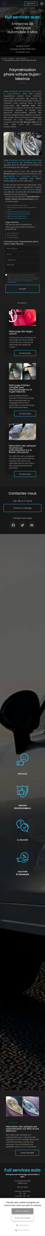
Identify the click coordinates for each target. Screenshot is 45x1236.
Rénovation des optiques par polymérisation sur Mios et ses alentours (22, 1128)
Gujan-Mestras (21, 58)
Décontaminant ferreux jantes (17, 216)
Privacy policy (23, 1230)
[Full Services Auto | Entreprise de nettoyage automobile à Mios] (4, 3)
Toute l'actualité (27, 1153)
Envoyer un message (22, 508)
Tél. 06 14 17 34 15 (22, 46)
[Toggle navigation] (42, 4)
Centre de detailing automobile (17, 205)
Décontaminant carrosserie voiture (18, 212)
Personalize (23, 1225)
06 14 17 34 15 (25, 501)
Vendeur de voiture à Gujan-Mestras (19, 189)
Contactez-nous (22, 52)
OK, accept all (23, 1211)
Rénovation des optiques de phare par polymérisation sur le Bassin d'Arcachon (22, 449)
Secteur (11, 58)
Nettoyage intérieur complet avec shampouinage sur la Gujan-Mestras (20, 388)
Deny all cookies (23, 1218)
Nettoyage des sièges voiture (21, 332)
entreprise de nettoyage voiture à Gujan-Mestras (22, 177)
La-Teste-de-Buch (13, 238)
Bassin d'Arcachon (13, 233)
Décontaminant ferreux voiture (17, 218)
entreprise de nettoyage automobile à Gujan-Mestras (22, 92)
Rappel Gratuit (30, 3)
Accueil (4, 58)
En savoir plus (25, 353)
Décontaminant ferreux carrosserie (18, 214)
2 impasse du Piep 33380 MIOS (22, 49)
